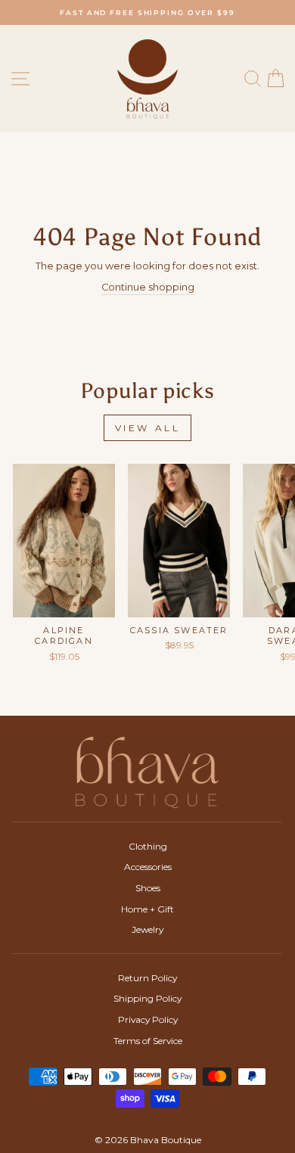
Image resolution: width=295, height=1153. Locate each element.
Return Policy (147, 978)
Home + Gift (147, 909)
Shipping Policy (147, 998)
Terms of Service (147, 1040)
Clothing (148, 846)
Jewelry (147, 929)
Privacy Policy (148, 1019)
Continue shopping (147, 287)
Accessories (148, 866)
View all (148, 428)
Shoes (147, 887)
